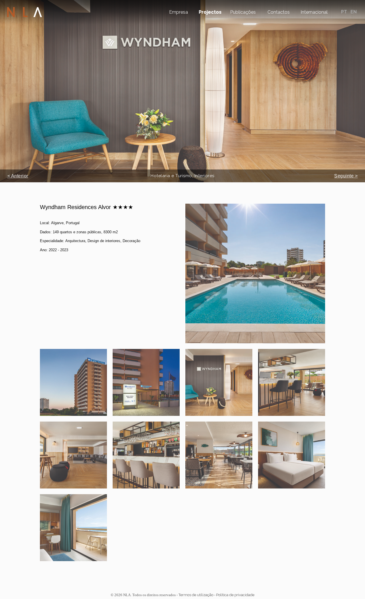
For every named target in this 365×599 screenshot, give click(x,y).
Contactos (278, 12)
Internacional (314, 12)
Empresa (178, 12)
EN (353, 12)
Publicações (243, 12)
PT (344, 12)
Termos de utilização (196, 595)
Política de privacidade (235, 595)
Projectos (210, 12)
